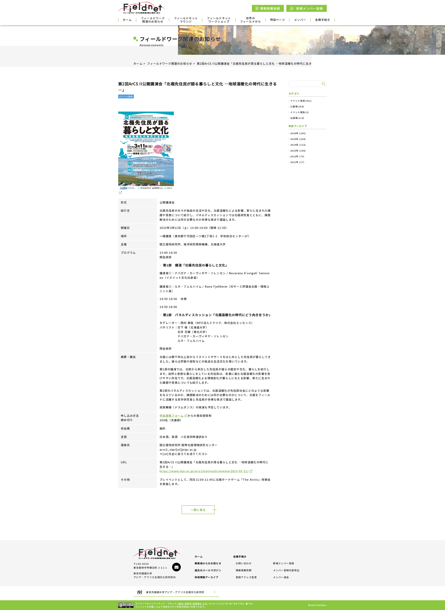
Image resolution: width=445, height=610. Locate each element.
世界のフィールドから (250, 20)
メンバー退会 (281, 577)
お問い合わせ (244, 563)
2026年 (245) (298, 133)
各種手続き (322, 20)
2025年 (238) (298, 139)
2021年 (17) (297, 162)
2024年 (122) (298, 144)
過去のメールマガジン (208, 570)
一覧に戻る (198, 510)
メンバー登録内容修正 (286, 570)
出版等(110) (297, 118)
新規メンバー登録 (283, 563)
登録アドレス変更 (246, 577)
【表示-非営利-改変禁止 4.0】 (193, 603)
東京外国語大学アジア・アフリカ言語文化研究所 (175, 592)
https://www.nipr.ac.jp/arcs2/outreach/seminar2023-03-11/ (204, 471)
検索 (323, 84)
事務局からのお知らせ (208, 563)
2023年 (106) (298, 150)
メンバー (300, 20)
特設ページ (277, 20)
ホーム (127, 20)
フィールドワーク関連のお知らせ (153, 20)
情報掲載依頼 (244, 570)
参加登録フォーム (172, 415)
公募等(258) (297, 106)
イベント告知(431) (301, 100)
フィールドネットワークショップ (219, 20)
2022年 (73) (297, 156)
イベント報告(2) (299, 112)
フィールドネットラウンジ (186, 20)
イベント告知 (126, 96)
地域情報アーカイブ (207, 577)
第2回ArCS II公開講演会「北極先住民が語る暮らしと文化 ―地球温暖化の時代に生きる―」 (259, 63)
